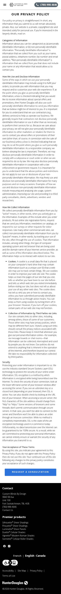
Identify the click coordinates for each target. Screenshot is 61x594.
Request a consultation (30, 472)
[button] (5, 5)
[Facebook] (4, 546)
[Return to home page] (18, 5)
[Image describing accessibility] (10, 563)
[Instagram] (9, 546)
